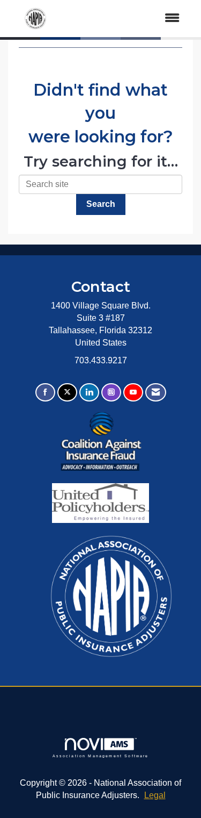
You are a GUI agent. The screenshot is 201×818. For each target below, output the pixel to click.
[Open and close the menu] (126, 18)
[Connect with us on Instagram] (111, 392)
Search (100, 204)
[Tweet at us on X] (67, 392)
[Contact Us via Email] (155, 392)
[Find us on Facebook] (45, 392)
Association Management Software (101, 756)
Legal (155, 795)
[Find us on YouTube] (133, 392)
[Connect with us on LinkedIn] (89, 392)
